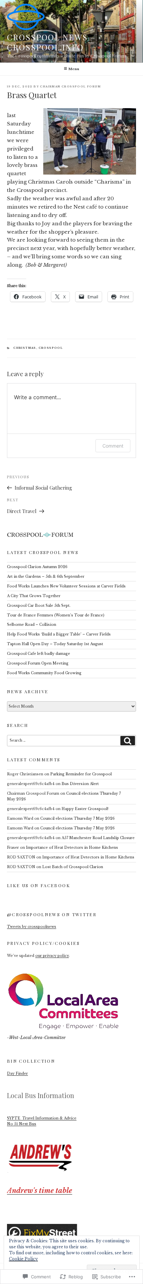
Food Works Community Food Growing (44, 673)
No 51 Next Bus (21, 1124)
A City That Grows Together (34, 596)
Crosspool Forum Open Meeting (38, 663)
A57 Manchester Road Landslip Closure (98, 838)
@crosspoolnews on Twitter (51, 914)
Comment (112, 446)
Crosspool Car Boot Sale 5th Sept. (39, 605)
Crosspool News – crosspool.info (51, 42)
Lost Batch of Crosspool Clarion (72, 867)
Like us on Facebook (38, 885)
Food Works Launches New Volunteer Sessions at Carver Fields (66, 586)
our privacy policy (52, 956)
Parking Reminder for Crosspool (81, 774)
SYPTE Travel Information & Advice (41, 1118)
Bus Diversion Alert (80, 784)
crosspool (51, 347)
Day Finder (17, 1073)
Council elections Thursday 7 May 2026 (77, 818)
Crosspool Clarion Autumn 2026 (37, 567)
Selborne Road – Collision (31, 624)
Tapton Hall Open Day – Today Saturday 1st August (55, 644)
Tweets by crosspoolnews (31, 927)
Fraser (13, 847)
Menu (74, 69)
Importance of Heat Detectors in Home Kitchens (72, 847)
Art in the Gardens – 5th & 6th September (45, 576)
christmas (24, 347)
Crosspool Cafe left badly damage (38, 654)
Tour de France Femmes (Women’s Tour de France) (55, 615)
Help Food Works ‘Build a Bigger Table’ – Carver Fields (59, 634)
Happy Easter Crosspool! (85, 809)
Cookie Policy (23, 1258)
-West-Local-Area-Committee (36, 1037)
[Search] (127, 740)
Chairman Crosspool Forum (70, 86)
